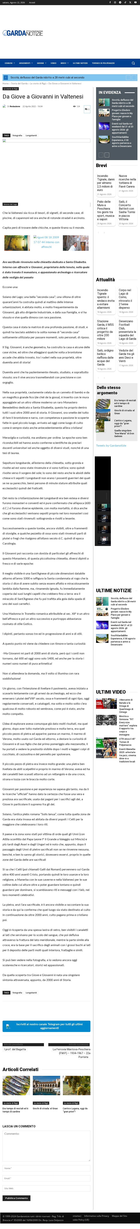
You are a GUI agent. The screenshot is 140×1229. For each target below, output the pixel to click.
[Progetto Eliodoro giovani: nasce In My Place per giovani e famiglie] (104, 112)
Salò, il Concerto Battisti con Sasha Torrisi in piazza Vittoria (127, 210)
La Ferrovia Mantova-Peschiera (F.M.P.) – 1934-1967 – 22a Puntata (71, 1053)
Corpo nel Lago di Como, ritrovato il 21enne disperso (125, 298)
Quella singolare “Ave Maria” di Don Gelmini (124, 433)
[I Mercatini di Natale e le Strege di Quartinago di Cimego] (106, 703)
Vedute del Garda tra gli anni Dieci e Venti (126, 356)
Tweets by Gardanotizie (111, 445)
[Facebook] (110, 3)
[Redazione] (5, 106)
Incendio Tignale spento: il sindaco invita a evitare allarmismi (105, 298)
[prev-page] (101, 155)
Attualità (105, 279)
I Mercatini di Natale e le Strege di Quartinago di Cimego (126, 706)
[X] (130, 3)
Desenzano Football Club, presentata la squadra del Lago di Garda (127, 330)
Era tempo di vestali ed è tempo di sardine (125, 403)
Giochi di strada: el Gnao (45, 1108)
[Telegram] (120, 3)
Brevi (101, 165)
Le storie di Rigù (38, 83)
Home (6, 83)
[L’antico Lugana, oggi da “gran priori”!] (76, 1085)
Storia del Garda (19, 83)
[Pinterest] (23, 124)
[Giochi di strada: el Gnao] (46, 1085)
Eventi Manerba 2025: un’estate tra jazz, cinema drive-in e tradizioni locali (127, 755)
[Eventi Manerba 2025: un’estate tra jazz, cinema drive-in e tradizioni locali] (106, 753)
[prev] (128, 77)
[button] (133, 63)
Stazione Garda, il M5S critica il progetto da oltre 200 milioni (105, 330)
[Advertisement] (116, 256)
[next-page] (107, 155)
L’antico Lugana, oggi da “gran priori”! (123, 423)
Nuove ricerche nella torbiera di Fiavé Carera (127, 181)
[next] (134, 77)
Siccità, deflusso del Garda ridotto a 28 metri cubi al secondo (47, 77)
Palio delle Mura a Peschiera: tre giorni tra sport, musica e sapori (105, 210)
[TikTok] (125, 3)
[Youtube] (135, 3)
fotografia (17, 135)
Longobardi (31, 135)
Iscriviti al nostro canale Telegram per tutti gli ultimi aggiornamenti (49, 1026)
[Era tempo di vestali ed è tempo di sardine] (16, 1085)
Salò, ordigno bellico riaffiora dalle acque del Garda (105, 357)
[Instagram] (115, 3)
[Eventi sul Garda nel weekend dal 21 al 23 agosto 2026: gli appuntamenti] (104, 126)
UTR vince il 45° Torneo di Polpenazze (127, 742)
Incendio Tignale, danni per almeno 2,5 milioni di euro (105, 183)
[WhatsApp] (31, 124)
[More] (40, 124)
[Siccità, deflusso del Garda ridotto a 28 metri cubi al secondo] (104, 102)
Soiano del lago (10, 204)
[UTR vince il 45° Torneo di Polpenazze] (106, 743)
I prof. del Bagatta (15, 1049)
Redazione (15, 106)
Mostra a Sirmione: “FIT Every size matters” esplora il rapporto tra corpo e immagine (128, 725)
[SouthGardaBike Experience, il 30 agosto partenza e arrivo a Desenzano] (104, 139)
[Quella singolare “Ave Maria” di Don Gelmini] (103, 435)
